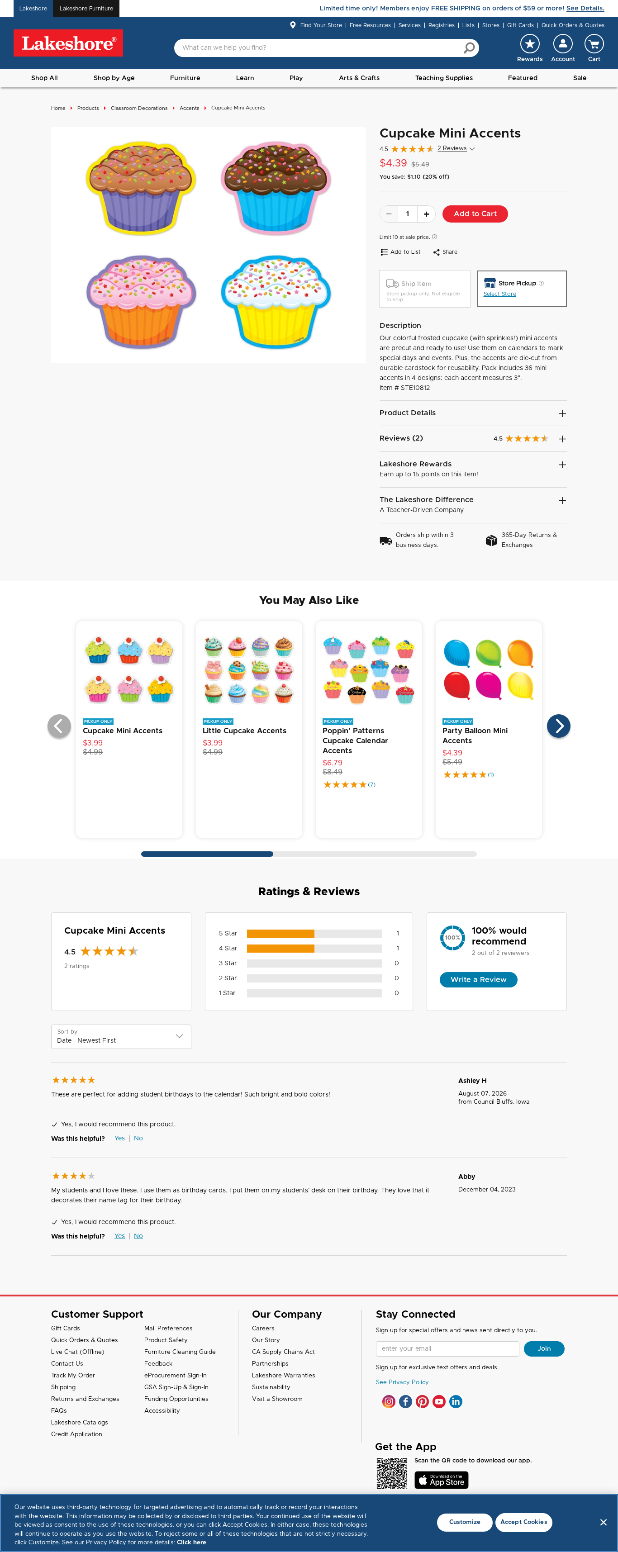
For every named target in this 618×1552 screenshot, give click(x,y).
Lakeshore (33, 8)
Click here (191, 1543)
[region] (309, 1523)
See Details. (585, 8)
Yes (119, 1138)
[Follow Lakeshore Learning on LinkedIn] (455, 1401)
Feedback (158, 1364)
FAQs (59, 1411)
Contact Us (67, 1364)
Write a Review (479, 979)
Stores (490, 25)
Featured (522, 78)
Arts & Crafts (359, 78)
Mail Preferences (168, 1329)
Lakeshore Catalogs (79, 1423)
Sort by (67, 1032)
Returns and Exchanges (85, 1399)
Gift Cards (520, 25)
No (138, 1138)
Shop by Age (114, 78)
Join (544, 1349)
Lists (468, 25)
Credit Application (76, 1435)
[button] (563, 47)
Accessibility (162, 1411)
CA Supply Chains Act (283, 1352)
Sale (580, 78)
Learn (245, 78)
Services (410, 25)
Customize (464, 1522)
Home (58, 108)
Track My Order (73, 1376)
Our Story (266, 1340)
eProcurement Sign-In (175, 1376)
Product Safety (166, 1340)
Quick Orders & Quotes (573, 25)
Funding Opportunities (176, 1399)
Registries (441, 25)
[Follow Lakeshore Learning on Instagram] (388, 1401)
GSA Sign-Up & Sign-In (176, 1388)
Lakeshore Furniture (86, 8)
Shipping (63, 1388)
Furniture (185, 78)
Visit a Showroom (277, 1399)
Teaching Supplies (444, 78)
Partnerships (270, 1364)
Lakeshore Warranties (283, 1376)
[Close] (603, 1523)
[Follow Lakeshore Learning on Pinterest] (422, 1401)
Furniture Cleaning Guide (180, 1352)
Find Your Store (321, 25)
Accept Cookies (523, 1522)
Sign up (386, 1368)
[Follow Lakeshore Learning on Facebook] (405, 1401)
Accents (190, 108)
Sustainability (271, 1388)
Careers (263, 1329)
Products (88, 108)
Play (296, 78)
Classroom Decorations (139, 108)
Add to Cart (475, 214)
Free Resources (370, 25)
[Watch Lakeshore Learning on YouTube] (439, 1401)
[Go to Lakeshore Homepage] (68, 43)
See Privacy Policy (402, 1383)
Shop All (44, 78)
